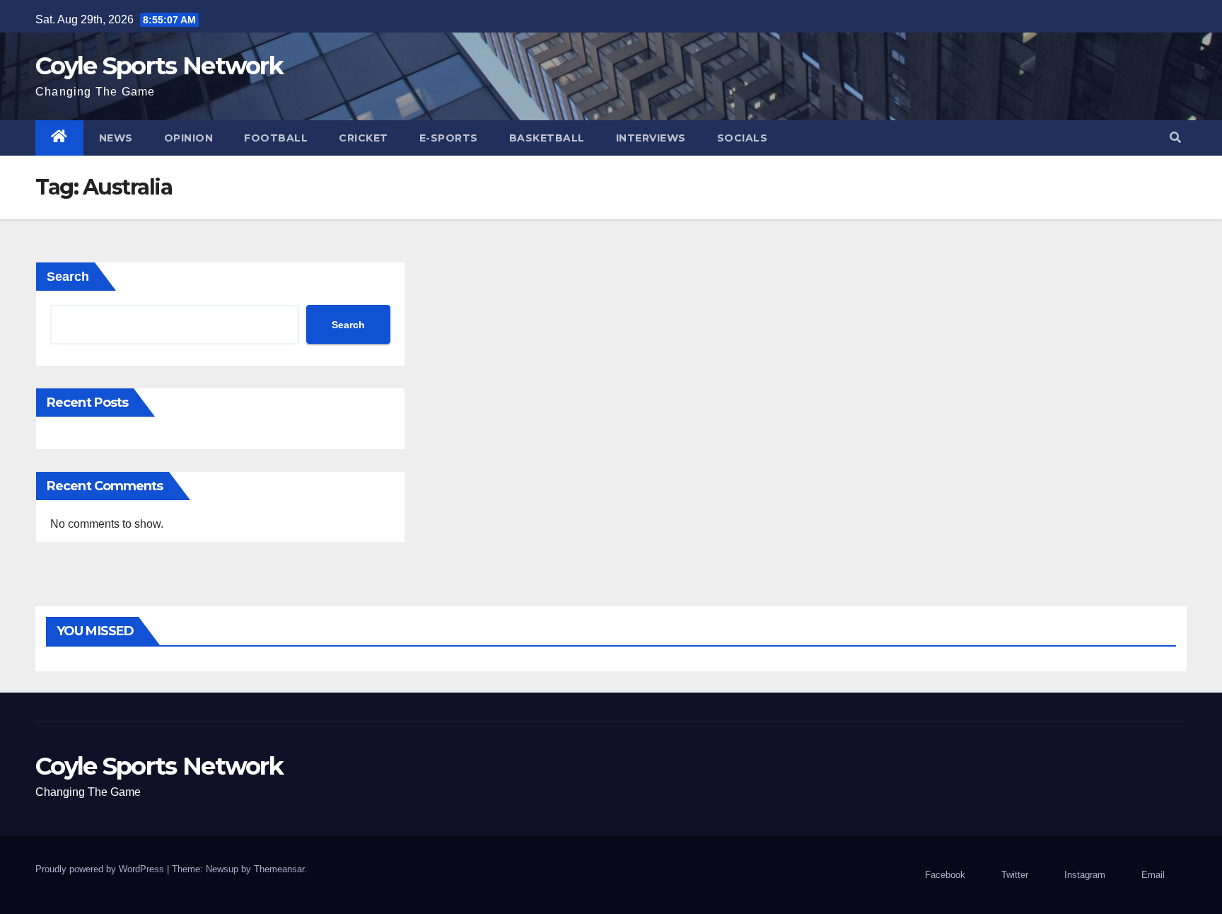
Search (68, 277)
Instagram (1084, 874)
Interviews (651, 138)
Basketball (547, 138)
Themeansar (279, 869)
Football (276, 138)
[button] (1175, 138)
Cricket (363, 138)
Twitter (1014, 874)
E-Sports (448, 138)
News (116, 138)
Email (1153, 874)
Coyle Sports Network (159, 66)
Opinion (189, 138)
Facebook (945, 874)
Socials (742, 138)
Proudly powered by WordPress (101, 869)
